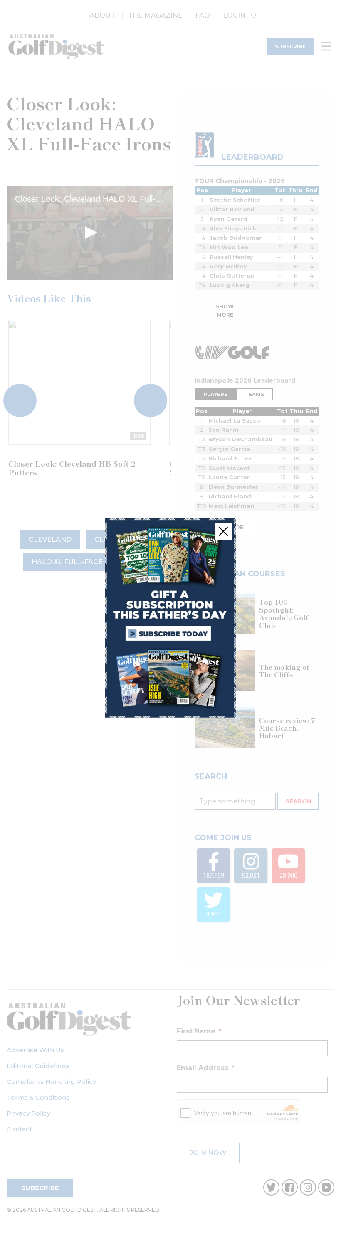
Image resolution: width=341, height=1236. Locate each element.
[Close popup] (223, 531)
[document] (170, 618)
